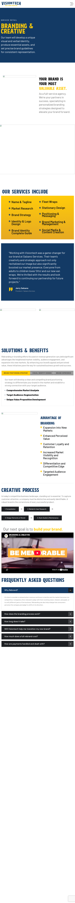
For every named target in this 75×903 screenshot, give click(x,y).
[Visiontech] (11, 4)
